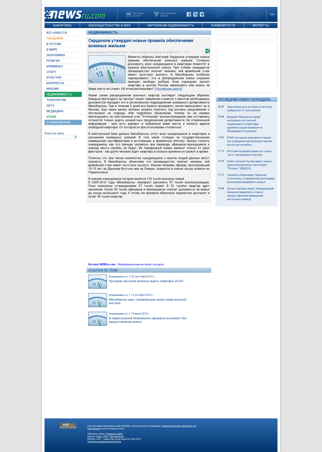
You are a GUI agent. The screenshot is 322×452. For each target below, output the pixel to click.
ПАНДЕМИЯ (54, 38)
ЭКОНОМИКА (55, 55)
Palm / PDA (102, 436)
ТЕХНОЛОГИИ (56, 100)
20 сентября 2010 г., (143, 276)
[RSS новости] (195, 14)
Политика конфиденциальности (104, 441)
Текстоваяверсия (137, 14)
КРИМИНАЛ (54, 66)
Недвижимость (103, 32)
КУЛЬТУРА (53, 77)
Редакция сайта (114, 434)
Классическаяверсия (168, 14)
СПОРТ (51, 72)
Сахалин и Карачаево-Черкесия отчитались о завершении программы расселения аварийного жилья (250, 178)
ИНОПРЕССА (55, 83)
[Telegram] (202, 14)
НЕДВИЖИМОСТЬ (59, 94)
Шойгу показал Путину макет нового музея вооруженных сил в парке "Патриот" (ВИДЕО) (249, 165)
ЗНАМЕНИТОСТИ (223, 25)
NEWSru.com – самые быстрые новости (108, 439)
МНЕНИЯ (52, 89)
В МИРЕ (51, 49)
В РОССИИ (53, 44)
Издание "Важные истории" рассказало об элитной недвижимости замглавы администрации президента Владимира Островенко (245, 124)
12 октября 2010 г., (142, 294)
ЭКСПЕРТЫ (260, 25)
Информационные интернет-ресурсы (141, 264)
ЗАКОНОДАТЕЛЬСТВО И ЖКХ (109, 25)
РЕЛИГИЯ (53, 61)
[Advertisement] (247, 67)
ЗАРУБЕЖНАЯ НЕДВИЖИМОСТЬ (170, 25)
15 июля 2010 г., (140, 313)
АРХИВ (51, 117)
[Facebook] (189, 14)
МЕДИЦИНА (55, 111)
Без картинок (117, 436)
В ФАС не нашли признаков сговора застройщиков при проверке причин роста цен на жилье (249, 141)
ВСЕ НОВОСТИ (56, 33)
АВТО (50, 105)
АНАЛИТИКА (62, 25)
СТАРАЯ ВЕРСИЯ (58, 122)
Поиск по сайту (54, 133)
